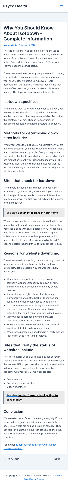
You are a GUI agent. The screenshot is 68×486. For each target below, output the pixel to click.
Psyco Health (15, 6)
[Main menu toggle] (61, 6)
